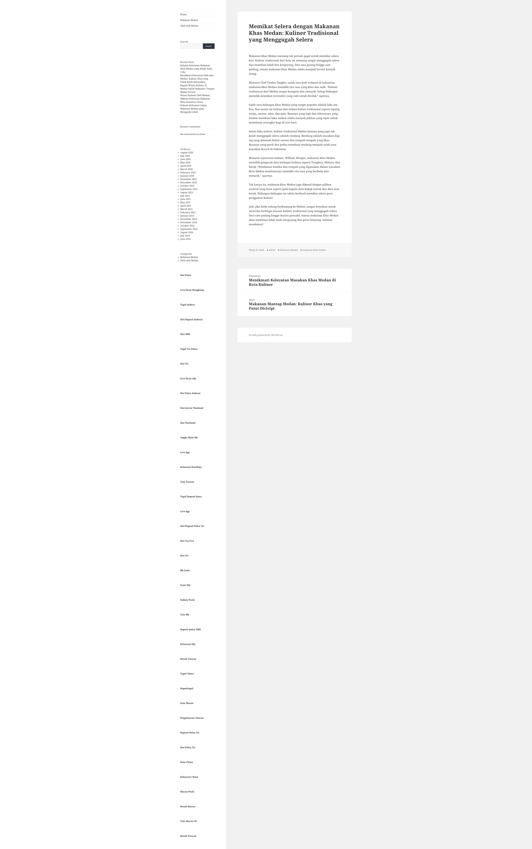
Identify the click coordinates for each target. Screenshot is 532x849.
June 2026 (185, 159)
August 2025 (186, 192)
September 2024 (189, 229)
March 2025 (186, 209)
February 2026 (188, 172)
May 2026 (185, 162)
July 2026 (185, 155)
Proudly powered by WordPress (266, 335)
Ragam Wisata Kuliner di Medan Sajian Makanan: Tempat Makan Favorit (197, 89)
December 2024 (188, 219)
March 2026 (186, 169)
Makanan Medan (189, 20)
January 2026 (187, 175)
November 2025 (188, 182)
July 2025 (185, 195)
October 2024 (187, 225)
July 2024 (185, 235)
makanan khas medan (314, 249)
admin (272, 249)
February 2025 (188, 212)
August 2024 (186, 232)
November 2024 (188, 222)
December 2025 (188, 179)
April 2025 (185, 205)
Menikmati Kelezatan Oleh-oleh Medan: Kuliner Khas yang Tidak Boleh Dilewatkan (197, 79)
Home (183, 14)
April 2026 (185, 165)
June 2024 (185, 239)
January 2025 (187, 215)
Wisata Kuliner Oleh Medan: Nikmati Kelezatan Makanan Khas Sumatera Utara (195, 98)
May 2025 (185, 202)
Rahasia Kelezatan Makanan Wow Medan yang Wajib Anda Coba (196, 69)
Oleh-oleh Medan (189, 25)
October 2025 (187, 185)
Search (184, 41)
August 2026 (186, 152)
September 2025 (189, 189)
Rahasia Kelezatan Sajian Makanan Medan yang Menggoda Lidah (193, 108)
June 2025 (185, 199)
